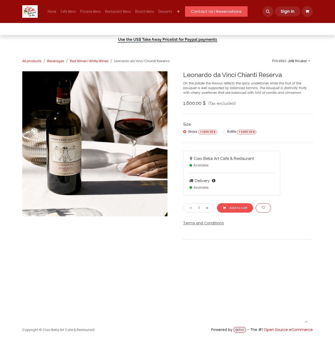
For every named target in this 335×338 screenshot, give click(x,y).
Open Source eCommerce (288, 329)
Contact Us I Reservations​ (216, 11)
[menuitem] (52, 12)
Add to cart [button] (237, 208)
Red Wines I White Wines (89, 61)
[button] (268, 11)
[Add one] (208, 207)
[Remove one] (189, 207)
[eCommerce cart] (307, 11)
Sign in (287, 11)
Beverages (55, 61)
